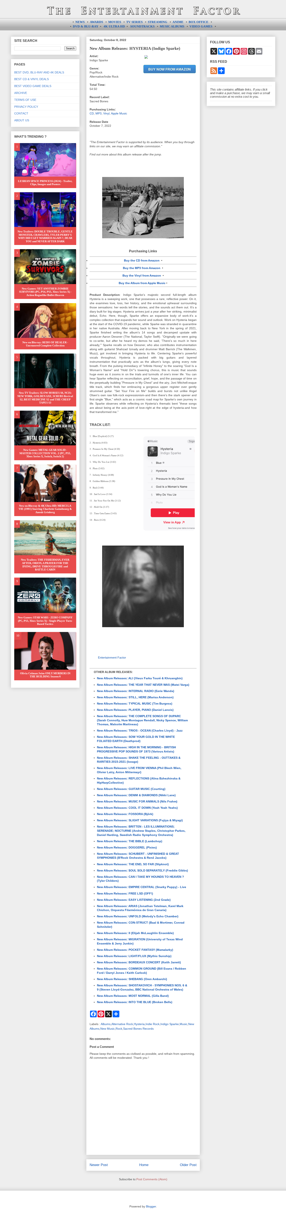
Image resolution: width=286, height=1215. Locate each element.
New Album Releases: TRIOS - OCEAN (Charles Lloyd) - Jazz (140, 730)
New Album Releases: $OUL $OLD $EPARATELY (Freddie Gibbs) (142, 870)
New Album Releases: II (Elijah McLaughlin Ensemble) (135, 933)
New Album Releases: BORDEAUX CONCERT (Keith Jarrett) (139, 962)
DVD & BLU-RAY (85, 26)
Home (143, 1165)
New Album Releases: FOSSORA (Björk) (125, 814)
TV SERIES (134, 22)
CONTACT (21, 113)
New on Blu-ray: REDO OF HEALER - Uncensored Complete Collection (45, 344)
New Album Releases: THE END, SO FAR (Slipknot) (133, 864)
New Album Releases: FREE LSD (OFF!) (125, 893)
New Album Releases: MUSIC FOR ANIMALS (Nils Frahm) (137, 801)
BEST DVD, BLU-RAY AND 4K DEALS (39, 72)
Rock (119, 1028)
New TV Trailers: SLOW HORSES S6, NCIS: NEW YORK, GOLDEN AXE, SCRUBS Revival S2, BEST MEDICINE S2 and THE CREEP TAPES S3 (45, 397)
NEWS (80, 22)
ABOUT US (21, 120)
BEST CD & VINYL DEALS (31, 79)
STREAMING (157, 22)
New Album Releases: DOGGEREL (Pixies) (127, 847)
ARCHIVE (20, 93)
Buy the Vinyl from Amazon (141, 275)
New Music (107, 1028)
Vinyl (106, 113)
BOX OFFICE (198, 22)
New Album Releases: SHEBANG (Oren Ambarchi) (132, 979)
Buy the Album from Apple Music (142, 283)
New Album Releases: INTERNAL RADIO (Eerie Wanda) (135, 691)
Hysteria (139, 1024)
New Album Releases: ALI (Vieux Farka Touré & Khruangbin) (140, 678)
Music (183, 1024)
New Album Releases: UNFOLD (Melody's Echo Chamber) (137, 916)
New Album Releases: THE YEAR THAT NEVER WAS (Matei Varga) (143, 684)
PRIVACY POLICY (26, 106)
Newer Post (99, 1165)
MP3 (98, 113)
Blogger (151, 1206)
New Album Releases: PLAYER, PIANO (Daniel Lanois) (135, 709)
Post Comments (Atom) (151, 1179)
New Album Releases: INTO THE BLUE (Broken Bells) (134, 1002)
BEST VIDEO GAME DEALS (32, 86)
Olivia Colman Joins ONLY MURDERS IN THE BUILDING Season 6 (45, 675)
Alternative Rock (122, 1024)
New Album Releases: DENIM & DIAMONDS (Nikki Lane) (136, 795)
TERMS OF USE (25, 99)
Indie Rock (153, 1024)
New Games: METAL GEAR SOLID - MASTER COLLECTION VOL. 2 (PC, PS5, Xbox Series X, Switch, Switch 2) (45, 453)
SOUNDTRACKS (142, 26)
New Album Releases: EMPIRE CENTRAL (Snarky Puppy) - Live (141, 887)
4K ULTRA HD (114, 26)
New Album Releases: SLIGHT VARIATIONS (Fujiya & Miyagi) (140, 820)
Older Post (188, 1165)
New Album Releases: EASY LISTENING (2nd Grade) (134, 899)
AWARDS (96, 22)
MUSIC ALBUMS (172, 26)
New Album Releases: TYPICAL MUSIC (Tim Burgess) (134, 703)
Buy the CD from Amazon (142, 260)
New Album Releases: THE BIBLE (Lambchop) (129, 841)
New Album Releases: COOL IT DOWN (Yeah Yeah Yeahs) (137, 807)
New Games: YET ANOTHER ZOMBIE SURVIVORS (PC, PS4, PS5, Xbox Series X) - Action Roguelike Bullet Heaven (45, 292)
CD (92, 113)
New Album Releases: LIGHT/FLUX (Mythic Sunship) (134, 956)
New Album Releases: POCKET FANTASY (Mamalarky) (135, 949)
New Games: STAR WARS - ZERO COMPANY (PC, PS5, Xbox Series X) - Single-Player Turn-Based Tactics (45, 620)
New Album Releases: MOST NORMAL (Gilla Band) (133, 995)
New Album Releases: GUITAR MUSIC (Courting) (131, 789)
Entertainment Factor (112, 657)
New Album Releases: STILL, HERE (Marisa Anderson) (135, 697)
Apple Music (119, 113)
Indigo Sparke (169, 1024)
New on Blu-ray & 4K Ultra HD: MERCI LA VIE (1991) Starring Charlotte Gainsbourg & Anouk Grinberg (45, 509)
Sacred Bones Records (138, 1028)
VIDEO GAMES (200, 26)
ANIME (178, 22)
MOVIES (114, 22)
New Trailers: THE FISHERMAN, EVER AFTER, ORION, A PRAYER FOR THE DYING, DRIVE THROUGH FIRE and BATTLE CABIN (45, 564)
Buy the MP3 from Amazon (141, 268)
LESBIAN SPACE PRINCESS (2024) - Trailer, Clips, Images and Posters (45, 182)
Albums (106, 1024)
